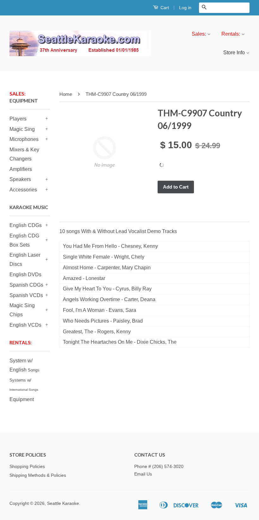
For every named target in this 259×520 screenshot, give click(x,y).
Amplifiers (20, 169)
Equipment (21, 399)
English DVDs (25, 274)
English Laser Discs (24, 259)
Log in (185, 7)
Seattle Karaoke (63, 503)
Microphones (24, 139)
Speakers (20, 179)
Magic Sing (22, 129)
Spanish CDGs (26, 285)
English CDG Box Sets (24, 240)
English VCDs (25, 325)
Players (18, 118)
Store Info (234, 52)
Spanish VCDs (26, 295)
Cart (164, 7)
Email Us (143, 474)
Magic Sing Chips (22, 310)
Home (65, 94)
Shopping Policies (27, 466)
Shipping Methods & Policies (37, 475)
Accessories (23, 189)
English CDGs (25, 225)
